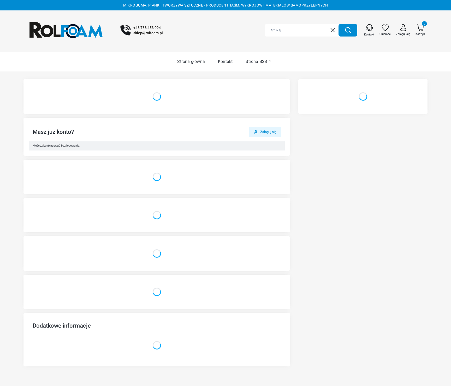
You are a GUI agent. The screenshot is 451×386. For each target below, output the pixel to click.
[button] (348, 30)
